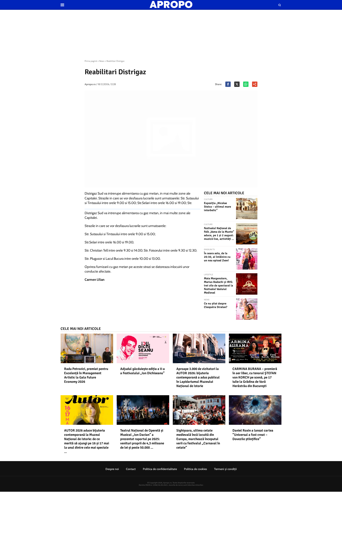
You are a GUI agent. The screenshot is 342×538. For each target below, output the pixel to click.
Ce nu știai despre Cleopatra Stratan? (215, 305)
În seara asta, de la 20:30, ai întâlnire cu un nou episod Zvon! (217, 257)
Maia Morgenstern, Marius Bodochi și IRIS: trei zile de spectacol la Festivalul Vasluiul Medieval (218, 285)
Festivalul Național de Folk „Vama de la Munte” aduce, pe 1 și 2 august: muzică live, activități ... (219, 233)
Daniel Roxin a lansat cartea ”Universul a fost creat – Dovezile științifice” (252, 434)
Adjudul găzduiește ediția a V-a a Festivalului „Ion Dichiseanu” (142, 371)
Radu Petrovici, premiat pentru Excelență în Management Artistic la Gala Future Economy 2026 (86, 375)
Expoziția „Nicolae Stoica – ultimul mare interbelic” (217, 206)
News (101, 61)
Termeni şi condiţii (225, 469)
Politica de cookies (195, 469)
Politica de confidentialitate (160, 469)
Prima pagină (91, 61)
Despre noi (112, 469)
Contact (131, 469)
